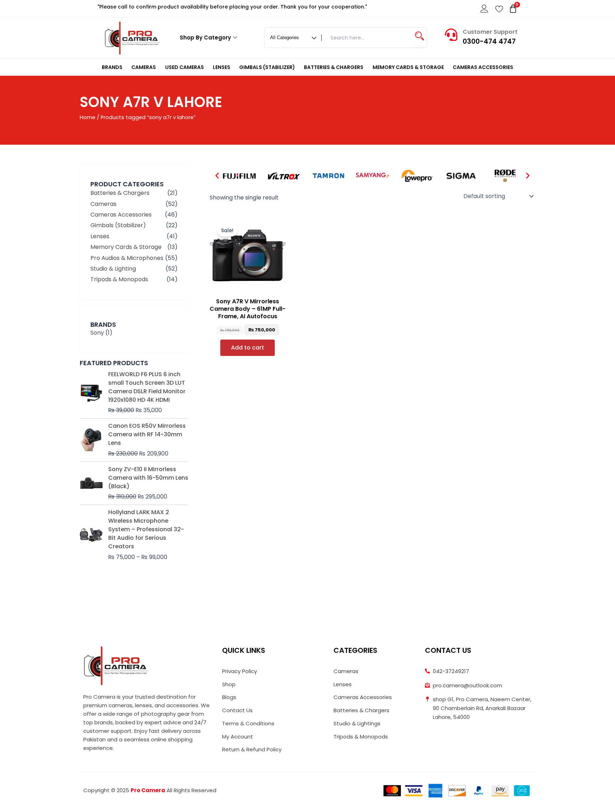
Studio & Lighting (113, 269)
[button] (217, 176)
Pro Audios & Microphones (126, 258)
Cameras (143, 67)
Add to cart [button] (247, 347)
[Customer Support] (451, 34)
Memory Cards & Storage (408, 67)
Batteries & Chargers (333, 67)
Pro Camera (148, 790)
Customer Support (490, 32)
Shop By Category (205, 37)
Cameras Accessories (483, 67)
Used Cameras (184, 67)
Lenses (221, 67)
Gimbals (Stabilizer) (267, 67)
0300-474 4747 (489, 41)
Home (87, 117)
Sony (97, 333)
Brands (112, 67)
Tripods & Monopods (119, 279)
